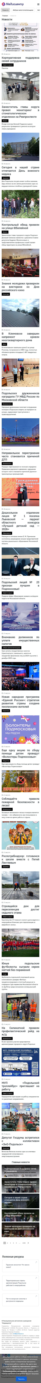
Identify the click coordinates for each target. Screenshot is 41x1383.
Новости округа (7, 65)
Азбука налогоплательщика (23, 10)
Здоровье (6, 178)
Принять (21, 1379)
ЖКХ (4, 344)
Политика (6, 711)
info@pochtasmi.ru (18, 1333)
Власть (5, 121)
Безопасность (7, 404)
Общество (6, 761)
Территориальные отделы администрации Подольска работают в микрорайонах (16, 1282)
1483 (24, 1243)
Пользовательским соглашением (15, 1371)
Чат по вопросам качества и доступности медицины (16, 1300)
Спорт (5, 974)
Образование (7, 533)
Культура (6, 294)
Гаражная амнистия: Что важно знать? (17, 1266)
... (19, 1243)
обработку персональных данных (24, 1366)
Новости (5, 10)
